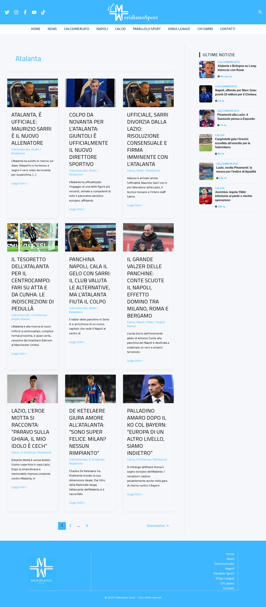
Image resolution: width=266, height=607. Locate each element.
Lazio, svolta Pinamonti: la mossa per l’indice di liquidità (236, 169)
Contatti (228, 588)
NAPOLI (102, 29)
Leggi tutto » (19, 183)
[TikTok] (43, 12)
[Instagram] (16, 12)
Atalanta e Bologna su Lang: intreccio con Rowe (237, 67)
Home (230, 554)
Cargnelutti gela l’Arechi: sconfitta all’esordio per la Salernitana (232, 143)
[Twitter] (7, 12)
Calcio (131, 170)
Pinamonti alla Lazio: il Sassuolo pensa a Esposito (236, 116)
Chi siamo (227, 583)
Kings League (225, 578)
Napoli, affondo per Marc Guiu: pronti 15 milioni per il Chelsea (236, 92)
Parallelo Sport (224, 573)
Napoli (140, 322)
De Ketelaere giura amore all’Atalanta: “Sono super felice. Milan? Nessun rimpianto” (87, 432)
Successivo (158, 525)
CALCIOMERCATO (76, 29)
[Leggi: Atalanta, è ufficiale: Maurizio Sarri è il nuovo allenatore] (32, 92)
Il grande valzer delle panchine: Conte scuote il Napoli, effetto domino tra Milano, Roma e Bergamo (147, 287)
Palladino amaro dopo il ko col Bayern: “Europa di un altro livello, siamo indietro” (146, 432)
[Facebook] (25, 12)
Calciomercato (20, 149)
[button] (260, 12)
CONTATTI (227, 29)
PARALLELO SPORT (147, 29)
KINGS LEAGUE (179, 29)
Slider (35, 149)
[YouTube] (34, 12)
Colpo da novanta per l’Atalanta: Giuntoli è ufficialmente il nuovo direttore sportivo (88, 139)
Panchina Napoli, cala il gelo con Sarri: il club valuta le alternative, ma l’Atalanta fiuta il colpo (90, 280)
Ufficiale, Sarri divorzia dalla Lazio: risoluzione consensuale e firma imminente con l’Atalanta (147, 139)
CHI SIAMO (205, 29)
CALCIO (120, 29)
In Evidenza (38, 315)
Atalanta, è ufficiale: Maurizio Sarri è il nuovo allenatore (31, 129)
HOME (35, 29)
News (230, 559)
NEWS (52, 29)
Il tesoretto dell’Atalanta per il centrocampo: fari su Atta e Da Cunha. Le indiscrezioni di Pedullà (32, 284)
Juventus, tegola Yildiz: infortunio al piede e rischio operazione (233, 196)
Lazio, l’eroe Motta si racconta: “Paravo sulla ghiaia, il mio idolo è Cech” (30, 428)
